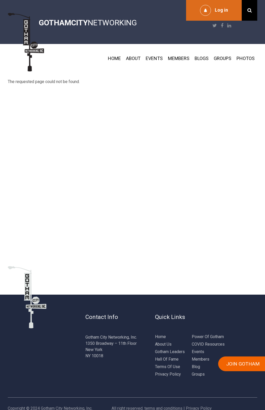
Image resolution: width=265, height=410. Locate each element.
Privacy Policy (168, 374)
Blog (196, 366)
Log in (221, 10)
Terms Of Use (167, 366)
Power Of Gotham (208, 336)
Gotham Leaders (170, 351)
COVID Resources (208, 344)
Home (114, 58)
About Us (163, 344)
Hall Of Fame (167, 359)
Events (154, 58)
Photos (246, 58)
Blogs (202, 58)
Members (178, 58)
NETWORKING (88, 22)
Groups (222, 58)
